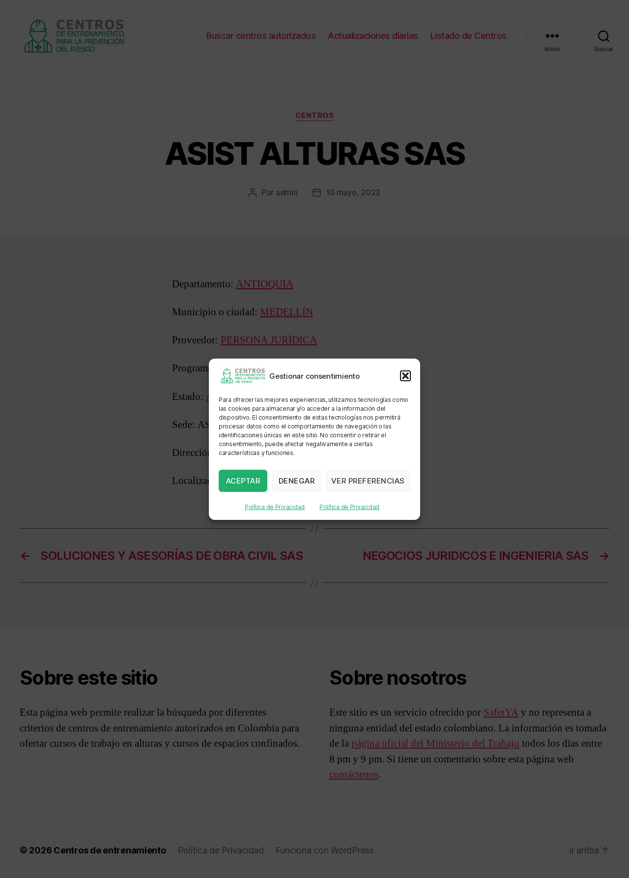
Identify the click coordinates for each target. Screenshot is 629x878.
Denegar (297, 480)
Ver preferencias (368, 480)
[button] (405, 376)
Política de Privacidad (275, 507)
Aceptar (243, 480)
